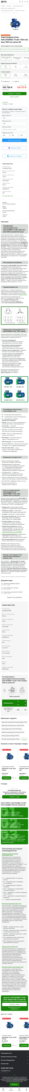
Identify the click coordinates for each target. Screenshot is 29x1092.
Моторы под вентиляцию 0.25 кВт (11, 739)
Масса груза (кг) (6, 115)
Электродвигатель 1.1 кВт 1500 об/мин (11, 729)
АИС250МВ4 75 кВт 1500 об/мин (8, 709)
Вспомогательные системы (9, 1056)
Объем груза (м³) (6, 121)
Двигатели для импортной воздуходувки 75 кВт (14, 722)
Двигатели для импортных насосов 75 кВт (13, 732)
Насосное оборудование (8, 1060)
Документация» (22, 294)
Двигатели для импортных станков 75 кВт (13, 725)
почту (21, 815)
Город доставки (6, 127)
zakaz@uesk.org (14, 1008)
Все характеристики (7, 195)
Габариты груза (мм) (7, 132)
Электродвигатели (6, 1053)
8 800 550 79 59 (7, 1068)
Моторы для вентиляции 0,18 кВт (10, 735)
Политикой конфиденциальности (19, 1079)
